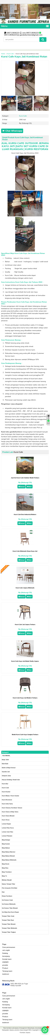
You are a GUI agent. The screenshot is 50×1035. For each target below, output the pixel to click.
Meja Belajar (6, 840)
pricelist (5, 965)
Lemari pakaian (7, 836)
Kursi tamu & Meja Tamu (10, 812)
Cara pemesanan (8, 947)
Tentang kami (7, 971)
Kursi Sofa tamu (7, 804)
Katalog (5, 953)
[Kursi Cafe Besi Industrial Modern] (25, 510)
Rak (3, 892)
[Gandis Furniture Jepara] (25, 23)
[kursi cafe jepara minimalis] (25, 583)
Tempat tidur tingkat (9, 932)
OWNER (5, 962)
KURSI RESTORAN (36, 149)
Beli (30, 486)
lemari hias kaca (8, 828)
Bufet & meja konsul (8, 768)
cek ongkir (6, 950)
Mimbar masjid (7, 880)
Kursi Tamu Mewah (8, 816)
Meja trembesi (7, 872)
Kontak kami (6, 959)
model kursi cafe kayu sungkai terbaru (25, 734)
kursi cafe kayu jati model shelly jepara (25, 661)
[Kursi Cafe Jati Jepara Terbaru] (25, 620)
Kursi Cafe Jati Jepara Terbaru (25, 624)
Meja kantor (6, 844)
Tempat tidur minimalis (9, 928)
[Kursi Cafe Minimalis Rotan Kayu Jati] (25, 547)
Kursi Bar (5, 784)
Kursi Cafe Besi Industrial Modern (25, 514)
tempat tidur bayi (8, 920)
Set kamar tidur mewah (10, 908)
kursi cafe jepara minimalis (25, 588)
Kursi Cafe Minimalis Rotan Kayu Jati (25, 551)
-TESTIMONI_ (6, 755)
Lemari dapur (6, 824)
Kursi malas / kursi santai (10, 796)
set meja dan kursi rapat (10, 912)
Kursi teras (6, 820)
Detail (22, 486)
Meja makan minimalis (9, 860)
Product (5, 968)
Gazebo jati (6, 772)
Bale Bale (5, 764)
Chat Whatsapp (13, 131)
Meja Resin (5, 864)
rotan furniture (7, 896)
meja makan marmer (8, 852)
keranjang (6, 956)
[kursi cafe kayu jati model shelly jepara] (25, 657)
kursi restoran (7, 800)
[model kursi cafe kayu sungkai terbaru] (25, 729)
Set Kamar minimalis (9, 904)
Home (3, 54)
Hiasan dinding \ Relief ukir (11, 780)
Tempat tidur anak (8, 916)
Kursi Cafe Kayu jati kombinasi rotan (24, 56)
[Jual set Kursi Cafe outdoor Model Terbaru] (25, 473)
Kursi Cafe (10, 54)
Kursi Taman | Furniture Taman (12, 808)
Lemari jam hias (7, 832)
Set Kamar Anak (7, 900)
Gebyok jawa (6, 776)
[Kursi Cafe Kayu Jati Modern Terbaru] (25, 693)
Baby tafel (5, 759)
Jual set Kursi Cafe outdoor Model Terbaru (25, 478)
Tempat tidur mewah (8, 924)
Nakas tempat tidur (8, 884)
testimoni (5, 974)
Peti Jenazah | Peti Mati (9, 888)
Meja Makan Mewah (8, 856)
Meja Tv (4, 876)
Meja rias (5, 868)
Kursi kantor (6, 792)
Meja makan (6, 848)
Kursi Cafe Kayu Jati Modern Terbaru (25, 698)
